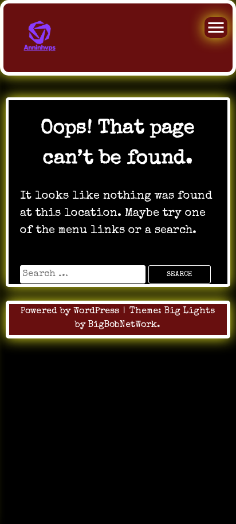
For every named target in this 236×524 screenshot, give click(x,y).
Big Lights (189, 311)
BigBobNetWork (122, 325)
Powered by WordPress (71, 311)
